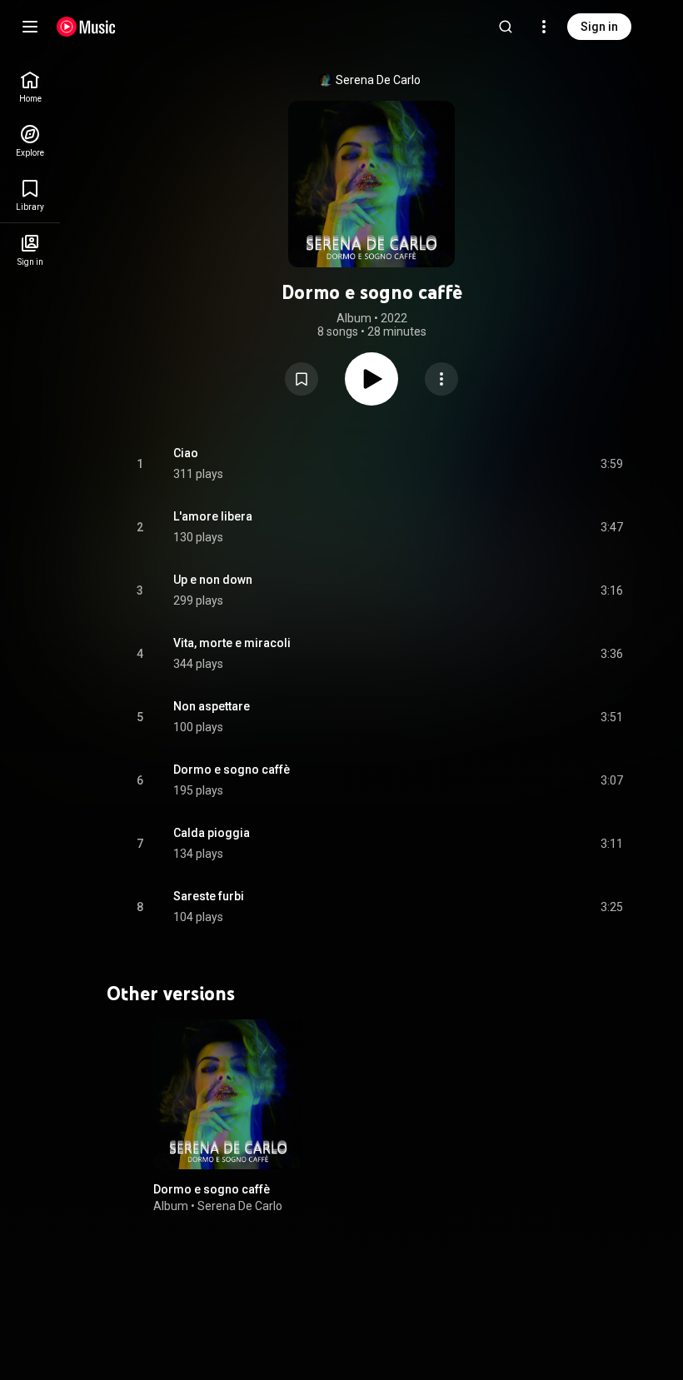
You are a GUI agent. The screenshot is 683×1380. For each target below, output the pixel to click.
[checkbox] (611, 464)
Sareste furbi (208, 896)
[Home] (86, 27)
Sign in (599, 26)
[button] (301, 379)
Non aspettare (211, 706)
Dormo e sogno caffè (231, 769)
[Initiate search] (505, 26)
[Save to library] (302, 379)
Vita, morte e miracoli (232, 643)
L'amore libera (212, 516)
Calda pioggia (211, 832)
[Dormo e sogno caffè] (228, 1094)
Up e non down (212, 579)
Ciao (185, 453)
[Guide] (30, 27)
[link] (30, 87)
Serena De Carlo (378, 80)
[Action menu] (441, 379)
